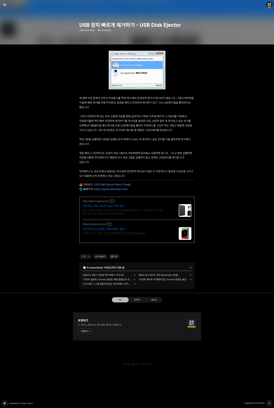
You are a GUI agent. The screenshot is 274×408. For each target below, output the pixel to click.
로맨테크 (83, 320)
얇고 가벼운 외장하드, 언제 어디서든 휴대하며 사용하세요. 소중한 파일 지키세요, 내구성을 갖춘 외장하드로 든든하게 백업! (123, 212)
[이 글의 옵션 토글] (88, 256)
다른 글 (154, 300)
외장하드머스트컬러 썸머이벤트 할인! (104, 229)
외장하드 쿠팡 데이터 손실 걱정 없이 (104, 206)
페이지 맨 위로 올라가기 (269, 403)
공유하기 (137, 300)
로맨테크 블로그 (4, 403)
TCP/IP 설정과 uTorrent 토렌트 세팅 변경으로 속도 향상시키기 (108, 279)
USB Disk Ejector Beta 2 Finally (112, 184)
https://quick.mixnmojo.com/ (111, 189)
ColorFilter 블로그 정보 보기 (269, 5)
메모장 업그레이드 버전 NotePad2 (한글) (158, 275)
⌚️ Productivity (104, 30)
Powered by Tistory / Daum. (21, 403)
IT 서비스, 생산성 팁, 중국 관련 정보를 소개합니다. (100, 324)
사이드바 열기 (4, 5)
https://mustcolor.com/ (94, 224)
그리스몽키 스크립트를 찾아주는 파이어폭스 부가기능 (107, 284)
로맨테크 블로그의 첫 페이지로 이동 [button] (137, 5)
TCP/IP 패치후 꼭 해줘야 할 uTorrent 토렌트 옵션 (162, 279)
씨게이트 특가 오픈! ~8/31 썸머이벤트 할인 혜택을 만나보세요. (114, 233)
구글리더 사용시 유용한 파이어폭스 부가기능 (103, 275)
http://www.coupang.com (96, 201)
